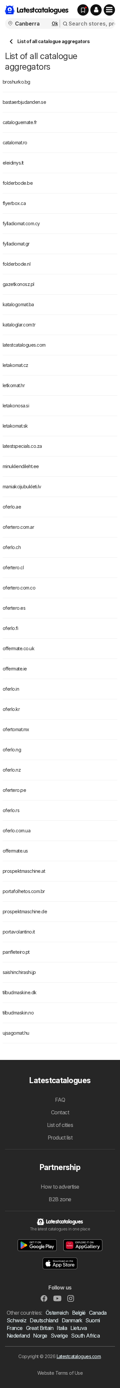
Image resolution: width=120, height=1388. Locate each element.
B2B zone (60, 1199)
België (79, 1312)
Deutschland (44, 1320)
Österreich (57, 1312)
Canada (98, 1312)
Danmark (72, 1320)
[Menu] (109, 10)
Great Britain (39, 1328)
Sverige (59, 1335)
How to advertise (60, 1186)
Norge (40, 1335)
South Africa (85, 1335)
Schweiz (16, 1320)
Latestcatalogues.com (79, 1356)
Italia (62, 1328)
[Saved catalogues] (83, 10)
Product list (60, 1137)
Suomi (92, 1320)
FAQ (60, 1099)
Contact (60, 1112)
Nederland (18, 1335)
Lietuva (78, 1328)
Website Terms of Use (60, 1373)
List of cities (60, 1125)
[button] (96, 10)
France (15, 1328)
